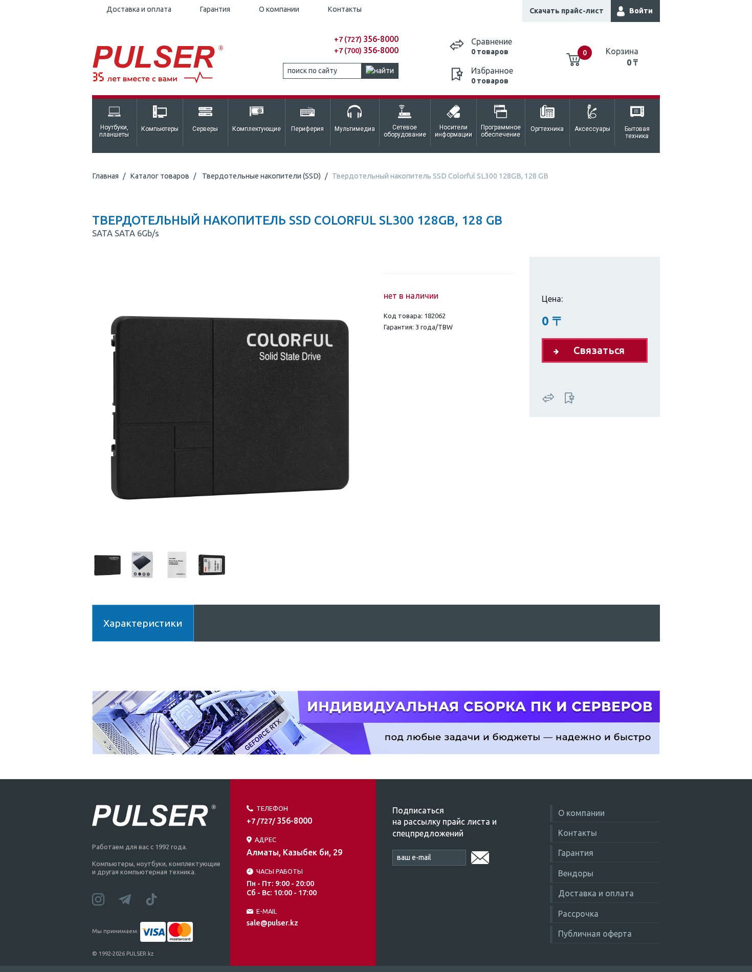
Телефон (272, 808)
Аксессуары (592, 128)
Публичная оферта (595, 933)
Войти (641, 11)
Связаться (599, 350)
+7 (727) (366, 39)
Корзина (622, 57)
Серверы (205, 128)
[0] (573, 56)
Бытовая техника (637, 132)
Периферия (307, 128)
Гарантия (215, 9)
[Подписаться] (480, 855)
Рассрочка (578, 913)
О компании (279, 9)
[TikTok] (157, 898)
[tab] (107, 563)
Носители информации (453, 131)
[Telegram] (132, 898)
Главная (105, 176)
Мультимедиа (355, 128)
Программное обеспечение (501, 131)
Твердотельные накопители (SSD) (261, 176)
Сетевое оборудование (405, 131)
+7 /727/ (279, 821)
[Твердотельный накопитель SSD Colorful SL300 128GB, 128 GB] (230, 402)
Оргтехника (547, 128)
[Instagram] (105, 898)
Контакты (344, 9)
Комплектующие (256, 128)
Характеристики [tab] (142, 623)
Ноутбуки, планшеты (114, 131)
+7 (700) (366, 51)
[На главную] (163, 65)
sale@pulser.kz (272, 923)
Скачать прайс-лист (566, 11)
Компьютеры (160, 128)
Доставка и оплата (138, 9)
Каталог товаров (159, 176)
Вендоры (575, 873)
